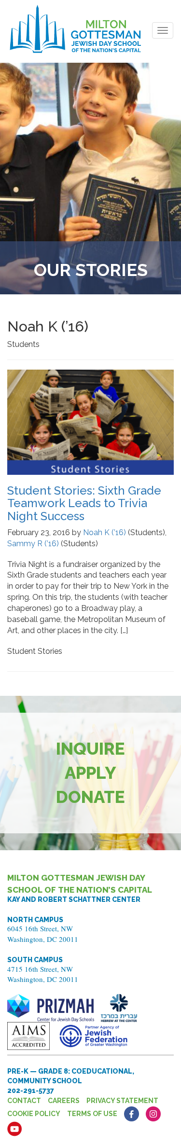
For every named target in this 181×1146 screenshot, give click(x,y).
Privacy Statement (122, 1101)
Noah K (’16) (104, 532)
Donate (90, 797)
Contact (24, 1101)
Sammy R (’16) (33, 543)
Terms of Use (92, 1114)
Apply (90, 773)
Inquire (90, 749)
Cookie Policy (33, 1114)
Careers (64, 1101)
